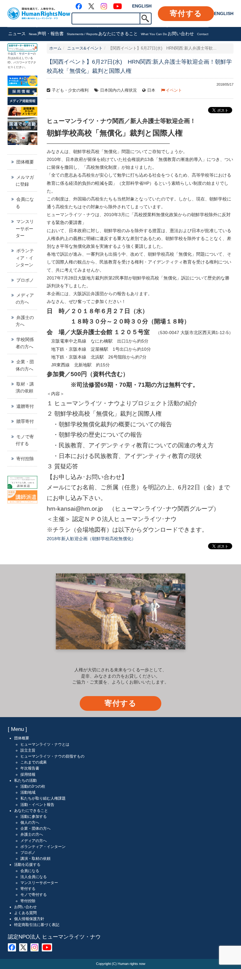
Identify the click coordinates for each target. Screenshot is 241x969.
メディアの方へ (25, 299)
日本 (151, 90)
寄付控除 (25, 458)
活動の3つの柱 (32, 786)
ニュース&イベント (85, 48)
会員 (13, 53)
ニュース (22, 33)
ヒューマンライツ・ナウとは (44, 744)
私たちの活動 (25, 780)
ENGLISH (142, 5)
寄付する (186, 13)
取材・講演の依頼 (25, 387)
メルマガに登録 (25, 181)
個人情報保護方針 (29, 919)
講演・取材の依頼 (35, 858)
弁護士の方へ (25, 321)
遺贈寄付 (25, 406)
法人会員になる (33, 877)
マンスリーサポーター (25, 228)
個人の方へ (29, 822)
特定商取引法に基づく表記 (36, 925)
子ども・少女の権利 (70, 90)
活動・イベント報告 (37, 804)
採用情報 (27, 774)
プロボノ (25, 280)
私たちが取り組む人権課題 (43, 798)
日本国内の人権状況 (118, 90)
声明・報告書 (67, 33)
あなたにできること (132, 33)
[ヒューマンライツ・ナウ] (39, 13)
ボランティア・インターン (25, 257)
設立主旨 (27, 750)
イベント (174, 90)
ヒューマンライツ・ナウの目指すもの (52, 756)
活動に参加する (33, 816)
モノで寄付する (25, 440)
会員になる (25, 203)
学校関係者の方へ (25, 343)
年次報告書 (29, 768)
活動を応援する (27, 864)
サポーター (26, 53)
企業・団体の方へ (25, 365)
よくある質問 (25, 913)
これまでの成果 (33, 762)
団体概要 (25, 161)
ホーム (55, 48)
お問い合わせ (188, 33)
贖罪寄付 (25, 421)
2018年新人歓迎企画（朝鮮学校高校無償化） (91, 538)
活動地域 (27, 792)
